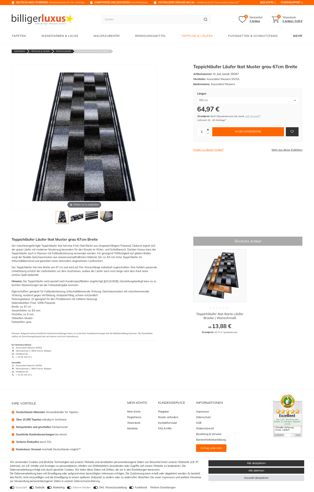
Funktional (141, 487)
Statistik (40, 487)
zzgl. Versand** (253, 116)
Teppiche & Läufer (197, 36)
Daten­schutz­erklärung (87, 481)
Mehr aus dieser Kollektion (287, 150)
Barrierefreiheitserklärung (211, 439)
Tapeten (19, 36)
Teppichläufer (63, 51)
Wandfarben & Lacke (59, 36)
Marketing (59, 487)
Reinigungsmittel (150, 36)
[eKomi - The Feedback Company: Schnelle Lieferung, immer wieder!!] (287, 415)
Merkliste (132, 428)
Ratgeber (163, 411)
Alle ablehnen (256, 470)
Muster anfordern (168, 417)
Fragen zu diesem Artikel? (208, 150)
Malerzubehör (107, 36)
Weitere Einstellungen (163, 487)
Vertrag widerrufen (211, 448)
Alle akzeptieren (256, 463)
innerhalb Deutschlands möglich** (48, 449)
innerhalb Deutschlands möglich (199, 2)
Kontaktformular (167, 422)
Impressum (202, 411)
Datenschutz (203, 417)
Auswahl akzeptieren (256, 477)
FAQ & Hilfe (165, 428)
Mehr (297, 36)
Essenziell (21, 487)
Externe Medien (82, 487)
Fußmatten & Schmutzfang (253, 36)
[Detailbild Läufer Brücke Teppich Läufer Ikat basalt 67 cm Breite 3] (91, 218)
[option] (220, 291)
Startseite (19, 51)
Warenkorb (133, 422)
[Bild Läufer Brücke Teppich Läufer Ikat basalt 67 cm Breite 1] (62, 218)
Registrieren (134, 417)
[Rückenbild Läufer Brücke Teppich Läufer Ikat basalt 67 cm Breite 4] (106, 218)
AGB (199, 422)
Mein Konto (266, 2)
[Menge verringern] (208, 134)
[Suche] (205, 19)
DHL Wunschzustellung (113, 487)
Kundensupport (290, 2)
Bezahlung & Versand (208, 434)
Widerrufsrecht (205, 428)
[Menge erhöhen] (208, 130)
